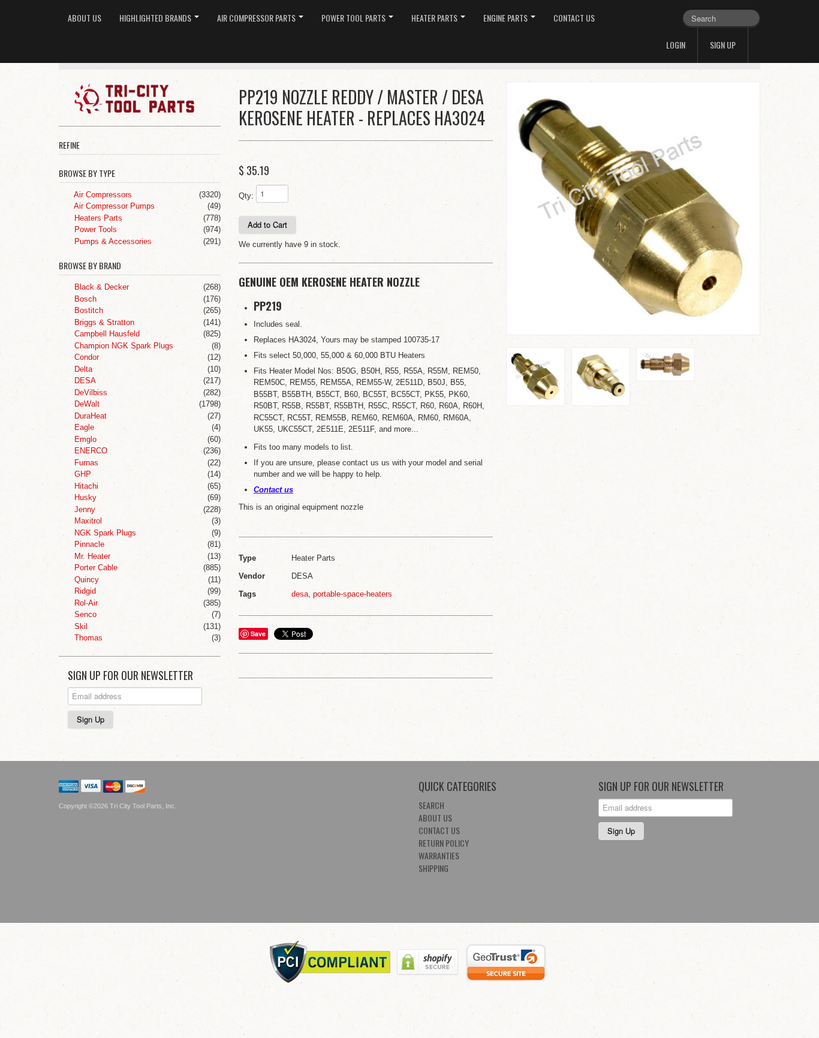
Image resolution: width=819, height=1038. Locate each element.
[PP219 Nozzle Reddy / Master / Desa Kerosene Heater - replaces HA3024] (633, 209)
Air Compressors (102, 194)
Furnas (85, 462)
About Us (84, 17)
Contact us (273, 489)
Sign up (723, 44)
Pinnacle (88, 544)
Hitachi (85, 486)
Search (431, 805)
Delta (82, 369)
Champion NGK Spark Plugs (122, 345)
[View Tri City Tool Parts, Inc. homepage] (144, 98)
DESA (84, 380)
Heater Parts (435, 17)
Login (675, 44)
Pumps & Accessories (112, 241)
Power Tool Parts (354, 17)
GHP (81, 474)
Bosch (84, 298)
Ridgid (84, 590)
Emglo (84, 439)
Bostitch (87, 310)
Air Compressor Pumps (113, 205)
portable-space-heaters (352, 593)
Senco (84, 614)
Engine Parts (506, 17)
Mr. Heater (91, 556)
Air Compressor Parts (257, 17)
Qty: (246, 195)
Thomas (87, 637)
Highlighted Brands (156, 17)
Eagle (83, 427)
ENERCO (89, 450)
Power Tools (94, 229)
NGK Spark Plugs (104, 532)
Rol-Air (85, 602)
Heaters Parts (97, 217)
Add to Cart (267, 224)
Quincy (85, 579)
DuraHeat (89, 415)
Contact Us (574, 17)
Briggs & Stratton (103, 322)
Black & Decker (100, 286)
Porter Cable (95, 567)
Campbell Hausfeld (106, 333)
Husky (84, 497)
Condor (85, 357)
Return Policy (443, 843)
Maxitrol (87, 520)
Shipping (433, 868)
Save (258, 633)
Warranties (438, 855)
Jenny (83, 509)
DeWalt (86, 403)
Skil (80, 626)
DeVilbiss (89, 392)
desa (299, 593)
